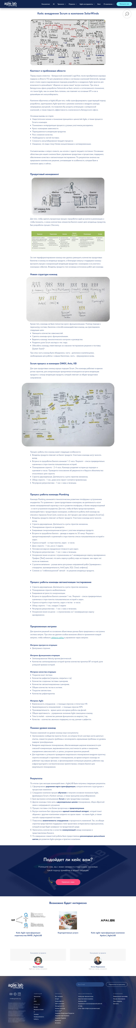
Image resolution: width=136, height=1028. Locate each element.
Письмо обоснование (119, 999)
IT (34, 1012)
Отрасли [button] (72, 4)
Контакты (116, 1003)
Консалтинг (46, 4)
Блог (99, 4)
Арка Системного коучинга (85, 999)
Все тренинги (59, 996)
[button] (124, 4)
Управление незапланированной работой (90, 1003)
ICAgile (57, 999)
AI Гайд (80, 1006)
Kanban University (60, 1008)
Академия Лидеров (60, 1018)
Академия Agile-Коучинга (62, 1015)
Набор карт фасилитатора (85, 996)
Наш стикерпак (117, 1001)
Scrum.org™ (58, 1011)
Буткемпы (58, 1023)
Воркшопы (58, 1020)
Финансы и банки (39, 1009)
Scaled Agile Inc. (59, 1001)
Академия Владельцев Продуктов (64, 1013)
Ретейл (36, 1007)
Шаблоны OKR (82, 1001)
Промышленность (39, 1017)
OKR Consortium (59, 1003)
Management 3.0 (59, 1006)
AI (54, 4)
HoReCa (36, 1019)
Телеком (36, 1014)
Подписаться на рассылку (117, 984)
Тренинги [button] (61, 4)
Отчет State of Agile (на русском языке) (89, 1008)
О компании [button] (108, 4)
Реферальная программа (120, 996)
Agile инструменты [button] (86, 4)
